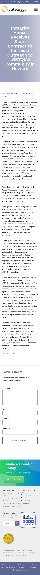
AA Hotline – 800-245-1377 (11, 500)
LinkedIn (27, 501)
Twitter (26, 498)
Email (5, 419)
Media (12, 354)
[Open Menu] (36, 9)
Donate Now (13, 479)
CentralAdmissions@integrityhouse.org (16, 503)
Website (6, 428)
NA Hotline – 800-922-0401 (11, 494)
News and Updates (10, 2)
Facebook (27, 495)
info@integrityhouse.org (11, 506)
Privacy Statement (20, 570)
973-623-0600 (32, 2)
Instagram (25, 503)
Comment (7, 388)
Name (5, 409)
